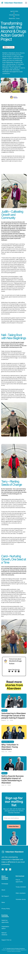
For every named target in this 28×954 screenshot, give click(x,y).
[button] (25, 3)
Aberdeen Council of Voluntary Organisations (16, 948)
